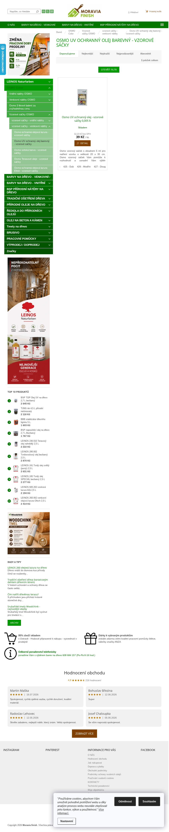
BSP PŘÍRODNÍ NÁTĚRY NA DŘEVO (25, 191)
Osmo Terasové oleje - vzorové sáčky (31, 160)
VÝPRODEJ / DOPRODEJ (23, 244)
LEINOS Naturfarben (20, 81)
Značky (11, 251)
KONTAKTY (93, 782)
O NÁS (91, 755)
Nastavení (66, 821)
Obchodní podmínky (97, 770)
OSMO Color (15, 87)
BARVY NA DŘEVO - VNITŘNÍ (26, 183)
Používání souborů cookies (101, 778)
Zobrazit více (84, 733)
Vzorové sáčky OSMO (21, 114)
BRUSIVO (13, 232)
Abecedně (145, 53)
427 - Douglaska (102, 166)
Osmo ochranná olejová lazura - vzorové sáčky (31, 133)
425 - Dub (68, 166)
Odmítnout (125, 801)
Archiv (14, 622)
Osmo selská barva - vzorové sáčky (30, 151)
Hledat (37, 11)
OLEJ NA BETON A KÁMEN (24, 220)
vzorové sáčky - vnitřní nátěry (28, 120)
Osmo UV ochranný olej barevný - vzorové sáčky (32, 142)
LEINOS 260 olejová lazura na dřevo (27, 567)
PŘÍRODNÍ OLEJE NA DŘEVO (26, 204)
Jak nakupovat (95, 763)
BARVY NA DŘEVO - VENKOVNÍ (28, 176)
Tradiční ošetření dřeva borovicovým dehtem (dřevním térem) (28, 581)
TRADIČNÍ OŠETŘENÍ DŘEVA (26, 198)
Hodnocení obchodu (84, 673)
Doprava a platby (96, 767)
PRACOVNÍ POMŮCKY (21, 238)
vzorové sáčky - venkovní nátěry (29, 126)
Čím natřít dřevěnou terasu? (23, 594)
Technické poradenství (98, 786)
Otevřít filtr (109, 69)
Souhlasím (149, 801)
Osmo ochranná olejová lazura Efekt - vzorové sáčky (30, 169)
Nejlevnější (87, 53)
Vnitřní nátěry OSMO (20, 93)
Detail (84, 143)
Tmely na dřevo (17, 226)
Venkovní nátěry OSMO (22, 99)
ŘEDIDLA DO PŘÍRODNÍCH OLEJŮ (24, 212)
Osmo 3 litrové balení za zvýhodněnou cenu (22, 107)
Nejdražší (105, 53)
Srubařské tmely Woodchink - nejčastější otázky (24, 607)
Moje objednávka (96, 790)
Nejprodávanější (125, 53)
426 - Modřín (84, 166)
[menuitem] (11, 25)
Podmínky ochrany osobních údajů (104, 774)
